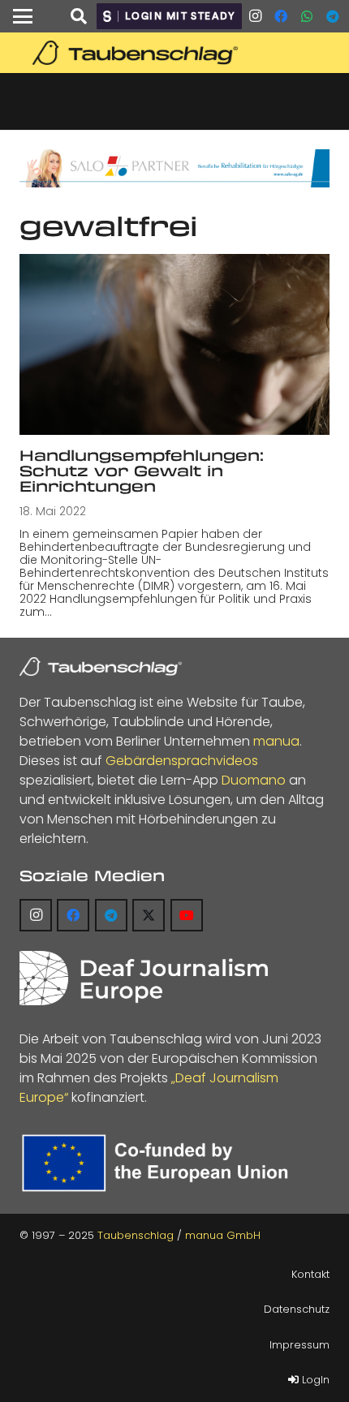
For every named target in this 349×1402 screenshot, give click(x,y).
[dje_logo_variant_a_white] (143, 978)
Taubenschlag (135, 1235)
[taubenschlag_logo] (174, 53)
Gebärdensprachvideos (182, 760)
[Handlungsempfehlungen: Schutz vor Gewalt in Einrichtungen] (174, 344)
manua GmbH (223, 1235)
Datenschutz (297, 1309)
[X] (148, 915)
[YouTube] (186, 915)
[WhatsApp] (307, 16)
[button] (22, 16)
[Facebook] (281, 16)
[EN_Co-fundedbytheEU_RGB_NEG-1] (159, 1163)
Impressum (299, 1345)
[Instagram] (255, 16)
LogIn (314, 1379)
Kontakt (310, 1274)
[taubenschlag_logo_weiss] (100, 667)
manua (276, 741)
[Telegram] (333, 16)
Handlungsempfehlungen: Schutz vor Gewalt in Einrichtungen (141, 471)
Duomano (254, 780)
